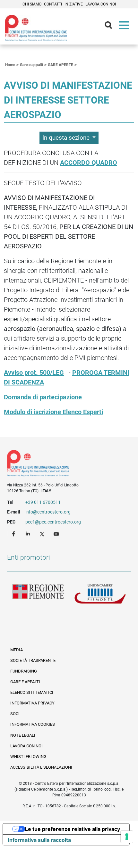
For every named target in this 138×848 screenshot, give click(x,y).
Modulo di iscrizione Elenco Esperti (53, 412)
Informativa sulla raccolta (39, 840)
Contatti (53, 4)
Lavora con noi (100, 4)
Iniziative (74, 4)
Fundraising (23, 671)
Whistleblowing (28, 756)
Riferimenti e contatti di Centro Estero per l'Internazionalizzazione (63, 464)
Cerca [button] (111, 26)
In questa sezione (66, 137)
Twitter (43, 533)
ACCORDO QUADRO (88, 162)
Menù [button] (125, 26)
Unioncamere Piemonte (100, 594)
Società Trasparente (33, 660)
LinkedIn (28, 533)
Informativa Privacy (32, 703)
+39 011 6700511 (43, 502)
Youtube (57, 533)
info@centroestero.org (48, 511)
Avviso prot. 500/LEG (34, 372)
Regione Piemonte (38, 594)
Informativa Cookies (32, 724)
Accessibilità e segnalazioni (41, 767)
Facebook (14, 533)
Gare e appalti (25, 681)
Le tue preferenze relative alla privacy (72, 829)
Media (16, 649)
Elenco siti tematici (31, 692)
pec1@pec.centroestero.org (53, 521)
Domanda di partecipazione (43, 397)
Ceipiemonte (36, 28)
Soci (15, 713)
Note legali (22, 735)
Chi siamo (31, 4)
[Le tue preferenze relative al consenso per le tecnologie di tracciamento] (127, 837)
